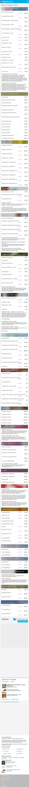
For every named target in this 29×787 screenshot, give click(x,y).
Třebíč (9, 757)
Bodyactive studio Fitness (11, 761)
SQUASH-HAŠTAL (7, 509)
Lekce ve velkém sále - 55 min (14, 694)
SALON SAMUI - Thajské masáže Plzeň (13, 571)
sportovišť (7, 749)
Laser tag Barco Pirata (8, 370)
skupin (20, 751)
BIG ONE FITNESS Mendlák (10, 94)
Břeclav (20, 757)
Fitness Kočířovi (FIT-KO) (9, 254)
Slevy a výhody (6, 5)
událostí (7, 751)
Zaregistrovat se (15, 699)
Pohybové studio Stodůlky (9, 335)
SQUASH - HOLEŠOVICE (9, 586)
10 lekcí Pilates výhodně (13, 689)
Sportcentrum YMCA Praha (9, 9)
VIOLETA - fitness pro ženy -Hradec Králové (14, 443)
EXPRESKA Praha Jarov (9, 426)
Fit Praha (4, 470)
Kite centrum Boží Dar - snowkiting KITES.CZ (14, 602)
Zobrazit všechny (6, 699)
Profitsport (4, 215)
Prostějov (3, 757)
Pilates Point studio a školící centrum (13, 769)
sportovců (21, 749)
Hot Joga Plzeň (6, 142)
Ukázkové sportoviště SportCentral (11, 295)
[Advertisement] (14, 662)
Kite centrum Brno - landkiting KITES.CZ (13, 559)
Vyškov (3, 758)
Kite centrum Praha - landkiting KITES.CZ (13, 546)
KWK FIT (4, 486)
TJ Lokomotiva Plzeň (7, 188)
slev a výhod (7, 753)
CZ (1, 702)
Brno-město (13, 702)
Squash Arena (6, 408)
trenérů (20, 753)
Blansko (14, 757)
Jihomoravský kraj (6, 702)
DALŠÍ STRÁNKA (23, 621)
